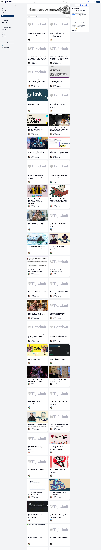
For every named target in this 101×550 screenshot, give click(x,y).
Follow (77, 5)
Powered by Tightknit (7, 50)
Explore (84, 5)
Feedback (74, 14)
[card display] (68, 16)
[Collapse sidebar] (15, 5)
